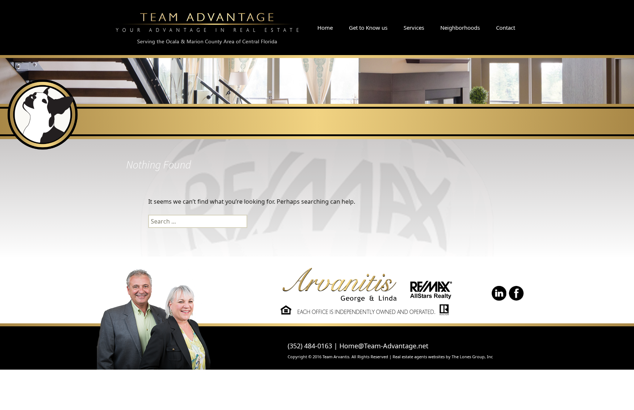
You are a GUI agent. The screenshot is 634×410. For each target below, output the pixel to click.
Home (325, 27)
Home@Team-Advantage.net (384, 345)
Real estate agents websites (419, 356)
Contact (505, 27)
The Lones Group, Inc (472, 356)
